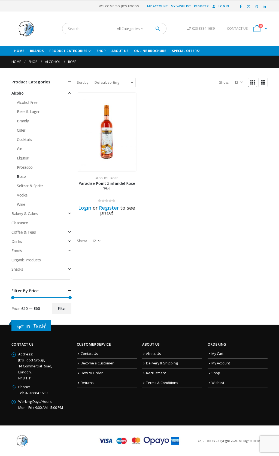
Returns (87, 382)
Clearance (19, 222)
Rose (114, 178)
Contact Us (89, 353)
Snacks (17, 269)
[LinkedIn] (264, 6)
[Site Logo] (26, 28)
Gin (19, 148)
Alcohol (102, 178)
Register (201, 6)
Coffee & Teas (23, 232)
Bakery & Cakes (24, 213)
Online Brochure (150, 51)
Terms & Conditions (162, 382)
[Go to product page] (107, 132)
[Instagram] (256, 6)
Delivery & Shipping (162, 363)
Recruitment (156, 373)
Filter (62, 308)
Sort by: (83, 82)
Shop (101, 51)
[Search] (157, 28)
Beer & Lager (28, 111)
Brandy (23, 120)
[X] (248, 6)
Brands (37, 51)
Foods (16, 250)
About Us (119, 51)
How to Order (92, 373)
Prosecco (25, 167)
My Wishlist (181, 6)
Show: (224, 82)
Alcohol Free (27, 102)
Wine (21, 204)
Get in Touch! (31, 326)
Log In (224, 6)
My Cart (217, 353)
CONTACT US (237, 28)
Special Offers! (186, 51)
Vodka (22, 195)
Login (84, 207)
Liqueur (23, 158)
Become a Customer (97, 363)
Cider (21, 130)
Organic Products (26, 259)
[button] (252, 82)
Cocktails (24, 139)
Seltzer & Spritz (30, 185)
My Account (157, 6)
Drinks (16, 241)
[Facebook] (240, 6)
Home (19, 51)
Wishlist (217, 382)
